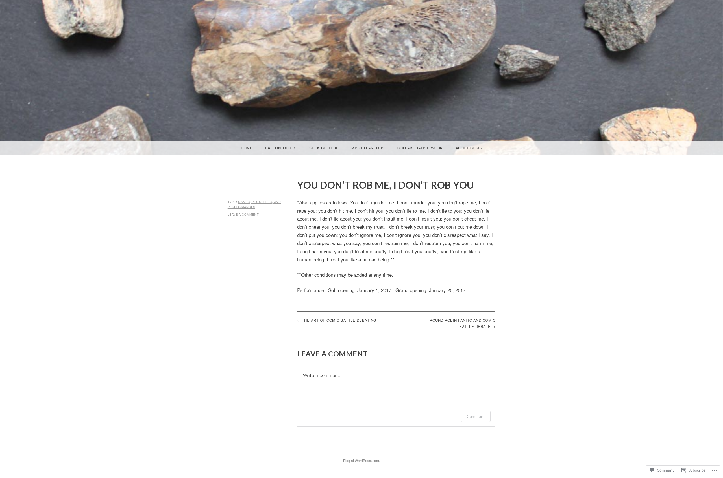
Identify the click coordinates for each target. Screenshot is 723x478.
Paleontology (280, 148)
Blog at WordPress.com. (361, 460)
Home (246, 148)
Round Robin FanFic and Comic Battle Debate (462, 323)
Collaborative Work (420, 148)
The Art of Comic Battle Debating (339, 320)
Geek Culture (324, 148)
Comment (476, 416)
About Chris (469, 148)
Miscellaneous (368, 148)
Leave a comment (243, 214)
